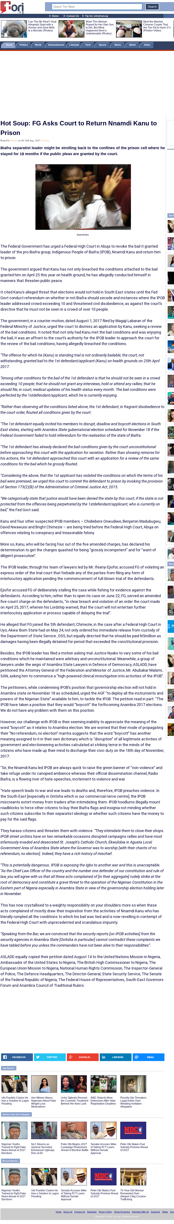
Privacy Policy (105, 1212)
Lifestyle (74, 45)
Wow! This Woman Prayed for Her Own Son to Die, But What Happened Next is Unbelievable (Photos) (100, 27)
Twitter (165, 1212)
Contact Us (72, 16)
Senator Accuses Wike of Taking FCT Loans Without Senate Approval (103, 1149)
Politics (24, 45)
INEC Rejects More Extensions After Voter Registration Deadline (103, 1100)
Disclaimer (92, 1212)
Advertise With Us (140, 1212)
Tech (88, 45)
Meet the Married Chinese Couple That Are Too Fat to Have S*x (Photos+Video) (157, 26)
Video (147, 45)
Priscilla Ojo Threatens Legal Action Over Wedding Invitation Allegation (133, 1102)
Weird (133, 45)
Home (55, 16)
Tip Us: (96, 16)
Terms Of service (122, 1212)
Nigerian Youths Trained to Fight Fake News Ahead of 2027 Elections (13, 1149)
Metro (118, 45)
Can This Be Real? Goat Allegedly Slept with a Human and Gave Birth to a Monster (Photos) (42, 26)
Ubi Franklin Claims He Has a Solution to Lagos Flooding (15, 1100)
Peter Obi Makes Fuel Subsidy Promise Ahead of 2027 (134, 1147)
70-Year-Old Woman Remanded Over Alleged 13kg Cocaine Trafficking (133, 1195)
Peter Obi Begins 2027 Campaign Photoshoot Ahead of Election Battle (74, 1147)
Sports (102, 45)
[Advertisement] (87, 83)
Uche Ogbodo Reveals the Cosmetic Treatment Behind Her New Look (74, 1100)
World (39, 45)
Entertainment (56, 45)
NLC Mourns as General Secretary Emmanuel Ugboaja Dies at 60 (42, 1149)
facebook (155, 1212)
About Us (67, 1212)
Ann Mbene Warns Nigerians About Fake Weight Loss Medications (43, 1102)
